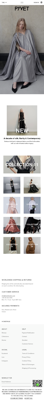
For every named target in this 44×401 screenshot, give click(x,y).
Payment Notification (28, 333)
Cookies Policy (26, 361)
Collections (5, 336)
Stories (4, 340)
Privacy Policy (26, 357)
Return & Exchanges (28, 364)
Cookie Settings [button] (16, 398)
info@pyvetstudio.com (8, 296)
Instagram (5, 361)
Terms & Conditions (28, 353)
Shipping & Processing (29, 368)
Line (3, 357)
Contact (24, 336)
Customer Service (27, 344)
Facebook (5, 353)
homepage (6, 321)
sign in (36, 2)
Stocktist (24, 340)
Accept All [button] (28, 398)
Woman (4, 333)
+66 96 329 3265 (7, 298)
